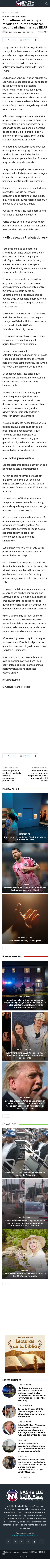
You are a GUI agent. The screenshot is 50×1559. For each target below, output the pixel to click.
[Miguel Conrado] (4, 32)
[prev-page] (3, 948)
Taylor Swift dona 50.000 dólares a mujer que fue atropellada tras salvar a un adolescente (25, 1055)
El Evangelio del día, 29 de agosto (25, 940)
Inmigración (21, 17)
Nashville (24, 1169)
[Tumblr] (34, 1541)
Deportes (25, 884)
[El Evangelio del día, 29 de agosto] (25, 919)
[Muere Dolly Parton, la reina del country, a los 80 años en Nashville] (25, 1254)
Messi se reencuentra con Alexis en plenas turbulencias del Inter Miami (25, 888)
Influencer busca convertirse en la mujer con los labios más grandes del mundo (38, 775)
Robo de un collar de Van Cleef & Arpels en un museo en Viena (25, 838)
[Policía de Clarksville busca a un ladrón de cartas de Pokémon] (25, 1153)
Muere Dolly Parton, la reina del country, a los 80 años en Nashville (25, 1274)
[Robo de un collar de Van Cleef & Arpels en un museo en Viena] (25, 818)
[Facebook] (8, 1541)
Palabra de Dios (25, 937)
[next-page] (7, 948)
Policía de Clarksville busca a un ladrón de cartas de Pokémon (25, 1173)
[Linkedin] (21, 1541)
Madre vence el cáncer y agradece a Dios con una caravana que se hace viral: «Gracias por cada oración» (25, 1223)
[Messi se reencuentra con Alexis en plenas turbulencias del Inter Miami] (25, 868)
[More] (35, 39)
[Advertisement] (25, 720)
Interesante (24, 834)
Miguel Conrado (14, 32)
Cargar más (24, 1477)
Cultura (24, 1270)
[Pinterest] (28, 1541)
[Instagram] (15, 1541)
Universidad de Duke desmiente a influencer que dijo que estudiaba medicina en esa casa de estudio (31, 1447)
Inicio (4, 12)
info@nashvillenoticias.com (25, 1535)
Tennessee (22, 1456)
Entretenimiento (24, 1049)
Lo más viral (24, 1217)
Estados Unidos (13, 12)
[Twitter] (41, 1541)
